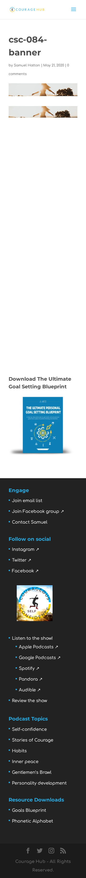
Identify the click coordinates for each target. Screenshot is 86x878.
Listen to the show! (32, 638)
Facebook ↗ (25, 571)
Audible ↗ (30, 690)
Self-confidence (29, 729)
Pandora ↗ (31, 679)
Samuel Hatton (27, 65)
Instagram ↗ (25, 549)
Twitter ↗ (21, 560)
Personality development (39, 783)
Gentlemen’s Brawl (31, 772)
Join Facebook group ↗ (38, 511)
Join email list (27, 500)
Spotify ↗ (29, 668)
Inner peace (25, 761)
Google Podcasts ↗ (40, 657)
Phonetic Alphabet (32, 821)
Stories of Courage (32, 740)
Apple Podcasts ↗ (38, 647)
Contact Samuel (29, 522)
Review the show (29, 700)
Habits (19, 750)
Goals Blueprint (29, 810)
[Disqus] (43, 177)
